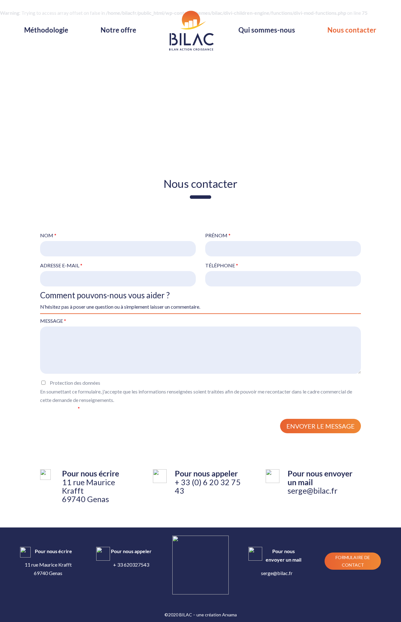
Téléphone (221, 265)
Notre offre (118, 31)
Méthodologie (46, 31)
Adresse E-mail (61, 265)
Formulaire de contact (353, 561)
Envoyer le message (320, 426)
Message (53, 321)
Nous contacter (351, 31)
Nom (48, 235)
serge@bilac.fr (312, 490)
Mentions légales (59, 408)
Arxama (229, 614)
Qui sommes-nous (266, 31)
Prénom (218, 235)
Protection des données (196, 395)
